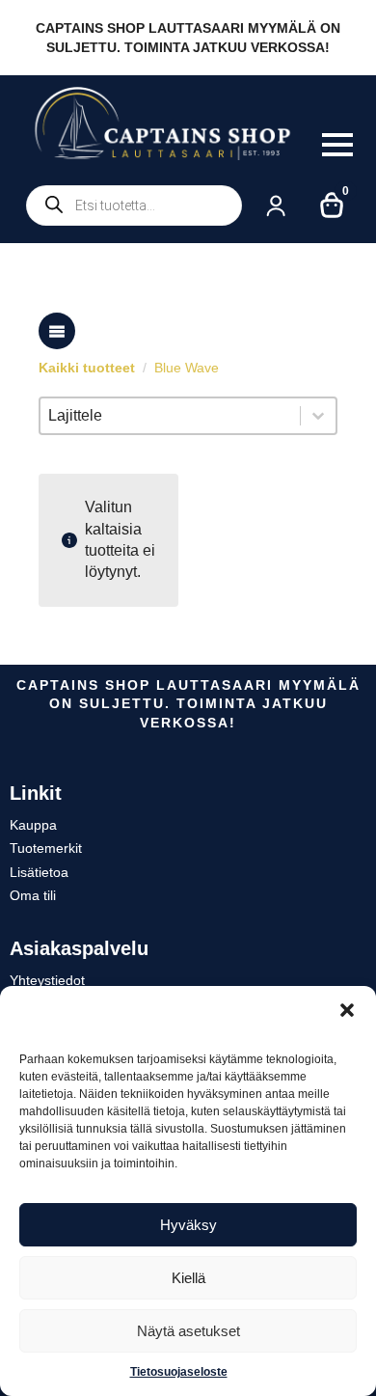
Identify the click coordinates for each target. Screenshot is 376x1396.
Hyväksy (188, 1225)
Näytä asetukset (188, 1331)
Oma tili (33, 895)
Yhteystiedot (47, 980)
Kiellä (188, 1278)
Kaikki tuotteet (87, 367)
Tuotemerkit (46, 848)
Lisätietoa (39, 872)
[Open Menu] (337, 144)
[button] (347, 1010)
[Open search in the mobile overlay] (134, 205)
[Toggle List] (318, 415)
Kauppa (33, 825)
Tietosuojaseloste (179, 1372)
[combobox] (170, 415)
